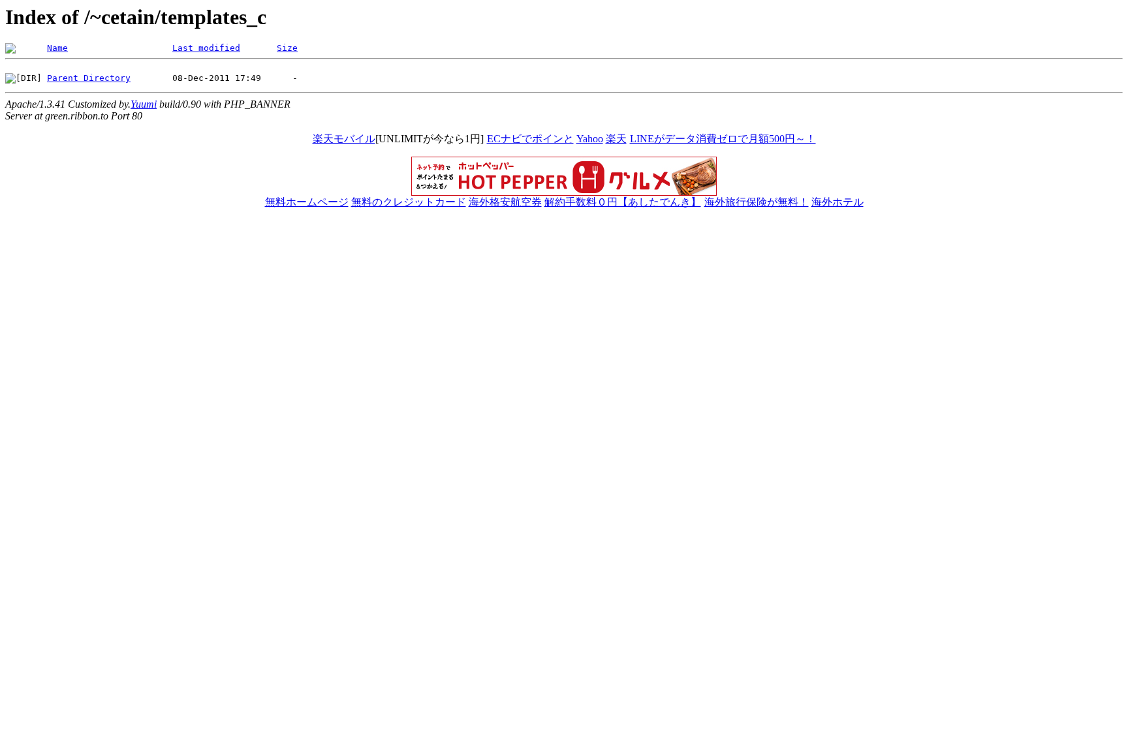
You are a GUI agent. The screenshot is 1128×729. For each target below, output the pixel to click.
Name (57, 48)
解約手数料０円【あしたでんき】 (622, 202)
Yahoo (589, 138)
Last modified (206, 48)
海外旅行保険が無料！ (756, 202)
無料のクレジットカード (408, 202)
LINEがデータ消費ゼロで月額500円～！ (723, 138)
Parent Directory (89, 78)
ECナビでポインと (530, 138)
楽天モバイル (344, 138)
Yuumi (144, 104)
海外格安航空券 (505, 202)
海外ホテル (837, 202)
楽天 (616, 138)
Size (287, 48)
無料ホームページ (307, 202)
